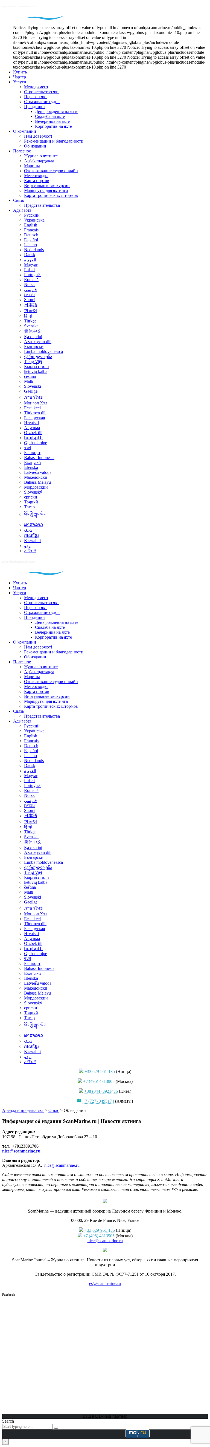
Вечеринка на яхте (52, 121)
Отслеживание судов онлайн (51, 170)
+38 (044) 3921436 (101, 1091)
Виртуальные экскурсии (47, 185)
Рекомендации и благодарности (53, 141)
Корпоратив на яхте (53, 126)
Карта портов (36, 180)
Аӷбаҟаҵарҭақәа (39, 160)
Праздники (34, 106)
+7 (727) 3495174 (98, 1101)
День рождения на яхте (56, 111)
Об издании (35, 146)
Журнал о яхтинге (41, 156)
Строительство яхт (41, 91)
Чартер (19, 77)
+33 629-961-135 (99, 1071)
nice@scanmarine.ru (21, 1151)
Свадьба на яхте (50, 116)
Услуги (19, 82)
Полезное (22, 151)
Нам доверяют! (38, 136)
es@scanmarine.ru (105, 1283)
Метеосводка (36, 175)
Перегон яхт (35, 96)
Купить (20, 72)
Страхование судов (42, 101)
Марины (32, 165)
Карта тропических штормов (51, 195)
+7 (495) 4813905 (99, 1081)
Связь (18, 200)
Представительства (42, 205)
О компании (24, 131)
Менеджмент (36, 86)
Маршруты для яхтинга (46, 190)
